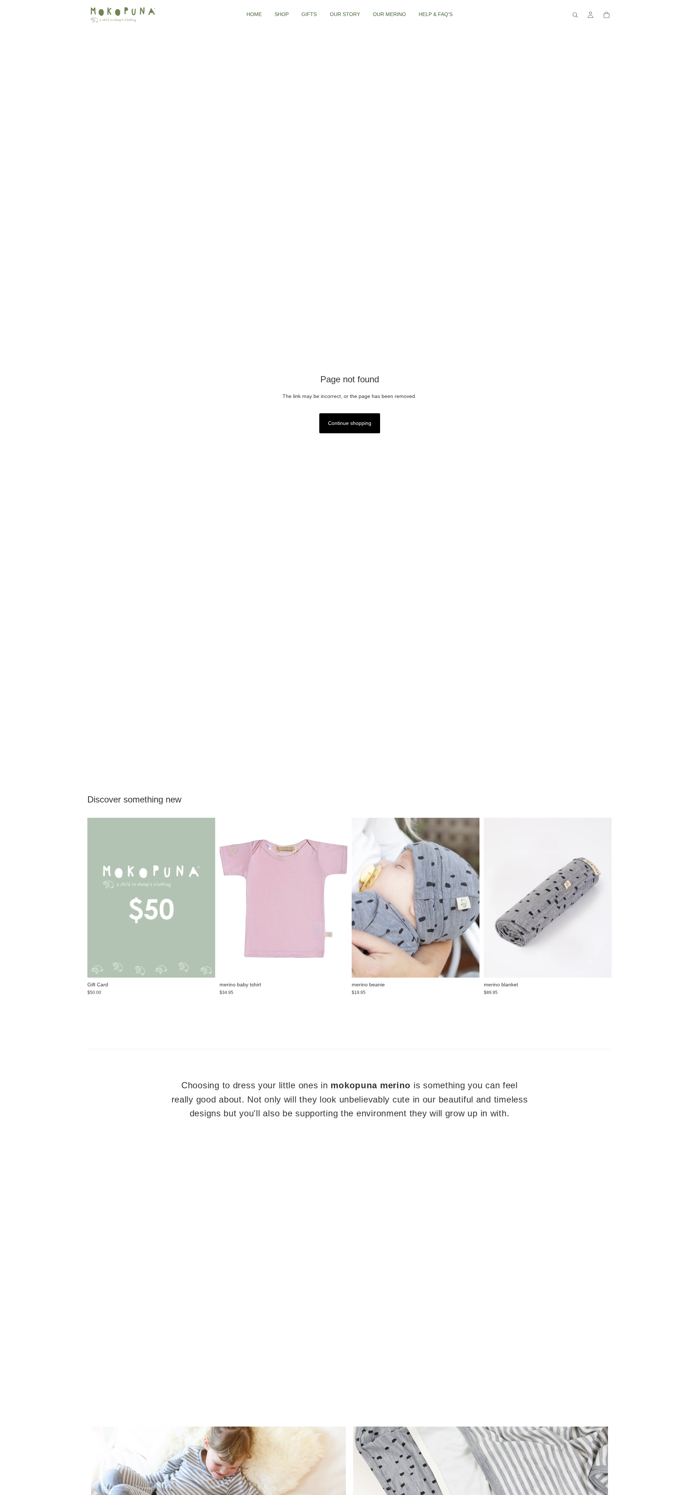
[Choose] (203, 966)
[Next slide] (468, 897)
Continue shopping (349, 423)
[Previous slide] (363, 897)
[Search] (575, 15)
